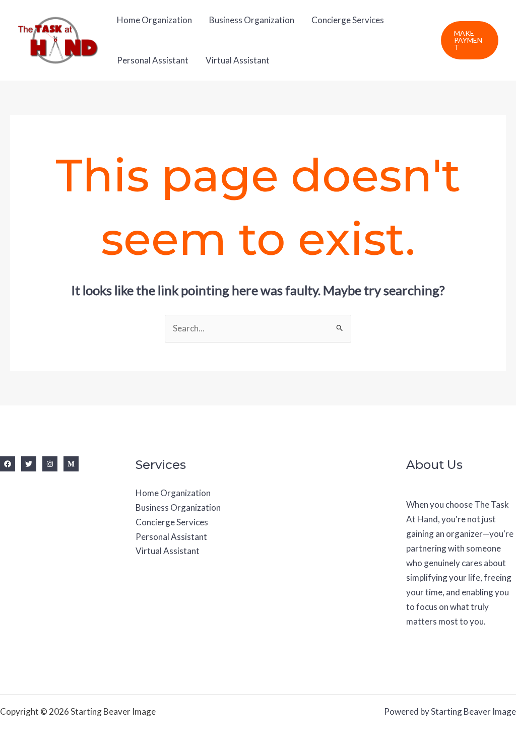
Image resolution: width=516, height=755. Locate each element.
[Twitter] (28, 463)
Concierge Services (347, 20)
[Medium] (71, 463)
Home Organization (154, 20)
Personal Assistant (152, 60)
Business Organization (251, 20)
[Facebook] (7, 463)
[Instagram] (49, 463)
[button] (469, 40)
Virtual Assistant (238, 60)
